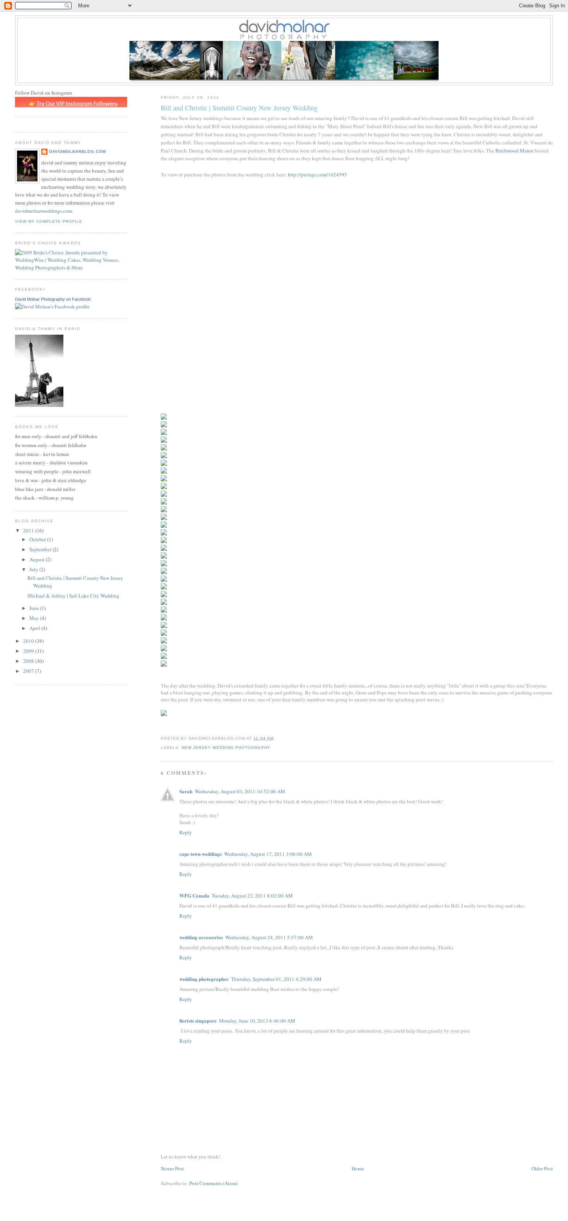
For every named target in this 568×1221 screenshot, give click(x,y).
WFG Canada (194, 895)
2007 (29, 670)
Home (358, 1168)
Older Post (542, 1168)
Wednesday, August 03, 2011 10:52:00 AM (240, 791)
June (34, 608)
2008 (29, 660)
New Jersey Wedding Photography (226, 747)
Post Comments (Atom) (213, 1183)
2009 (29, 650)
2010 (29, 640)
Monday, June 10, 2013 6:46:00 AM (257, 1020)
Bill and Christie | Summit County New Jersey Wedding (239, 107)
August (37, 559)
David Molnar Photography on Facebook (53, 299)
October (38, 539)
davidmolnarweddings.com (43, 210)
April (35, 628)
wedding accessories (201, 937)
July (34, 569)
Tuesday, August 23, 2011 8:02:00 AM (252, 895)
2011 (29, 530)
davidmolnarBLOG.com (77, 151)
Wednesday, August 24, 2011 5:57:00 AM (269, 937)
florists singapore (198, 1020)
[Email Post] (276, 738)
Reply (185, 832)
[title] (52, 306)
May (34, 618)
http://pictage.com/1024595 (317, 174)
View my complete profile (48, 221)
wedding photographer (204, 978)
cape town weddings (200, 853)
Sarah (185, 791)
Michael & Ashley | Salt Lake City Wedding (73, 595)
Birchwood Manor (514, 150)
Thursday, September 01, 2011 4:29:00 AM (276, 978)
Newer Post (172, 1168)
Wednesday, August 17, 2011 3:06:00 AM (268, 853)
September (41, 549)
